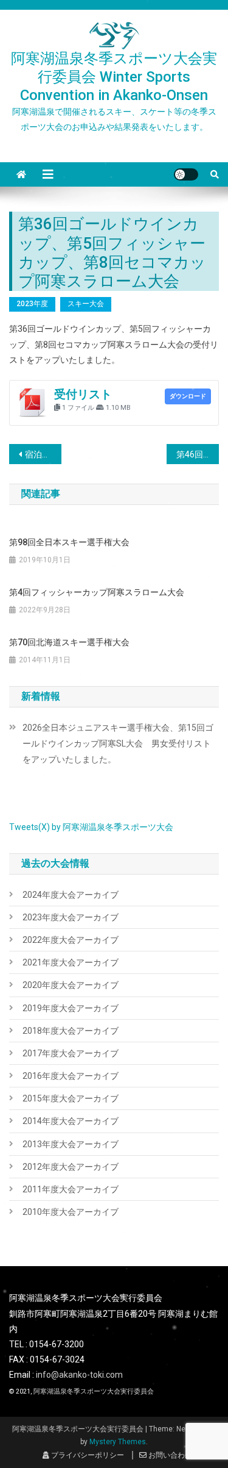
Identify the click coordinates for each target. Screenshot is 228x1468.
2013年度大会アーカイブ (70, 1144)
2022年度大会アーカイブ (70, 940)
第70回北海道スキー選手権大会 (69, 642)
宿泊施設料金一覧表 (43, 454)
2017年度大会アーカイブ (70, 1053)
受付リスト (83, 394)
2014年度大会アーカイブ (70, 1121)
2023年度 (32, 303)
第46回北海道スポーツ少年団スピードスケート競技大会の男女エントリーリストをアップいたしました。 (197, 454)
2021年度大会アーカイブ (70, 962)
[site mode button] (186, 174)
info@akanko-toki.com (79, 1375)
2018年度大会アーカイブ (70, 1031)
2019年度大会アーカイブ (70, 1008)
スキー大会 (85, 303)
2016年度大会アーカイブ (70, 1076)
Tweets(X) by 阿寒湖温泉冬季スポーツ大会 (91, 827)
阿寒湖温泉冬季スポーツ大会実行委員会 (93, 1391)
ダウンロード (188, 396)
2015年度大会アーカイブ (70, 1098)
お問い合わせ (169, 1455)
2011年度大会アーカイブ (70, 1189)
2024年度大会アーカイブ (70, 895)
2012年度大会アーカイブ (70, 1167)
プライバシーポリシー (86, 1455)
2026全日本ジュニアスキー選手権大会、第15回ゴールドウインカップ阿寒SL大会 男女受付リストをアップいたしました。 (117, 743)
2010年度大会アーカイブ (70, 1212)
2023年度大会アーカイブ (70, 917)
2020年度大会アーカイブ (70, 985)
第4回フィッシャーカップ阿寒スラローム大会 (96, 592)
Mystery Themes (117, 1442)
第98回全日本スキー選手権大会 (69, 542)
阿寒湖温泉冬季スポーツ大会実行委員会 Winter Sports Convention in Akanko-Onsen (114, 77)
